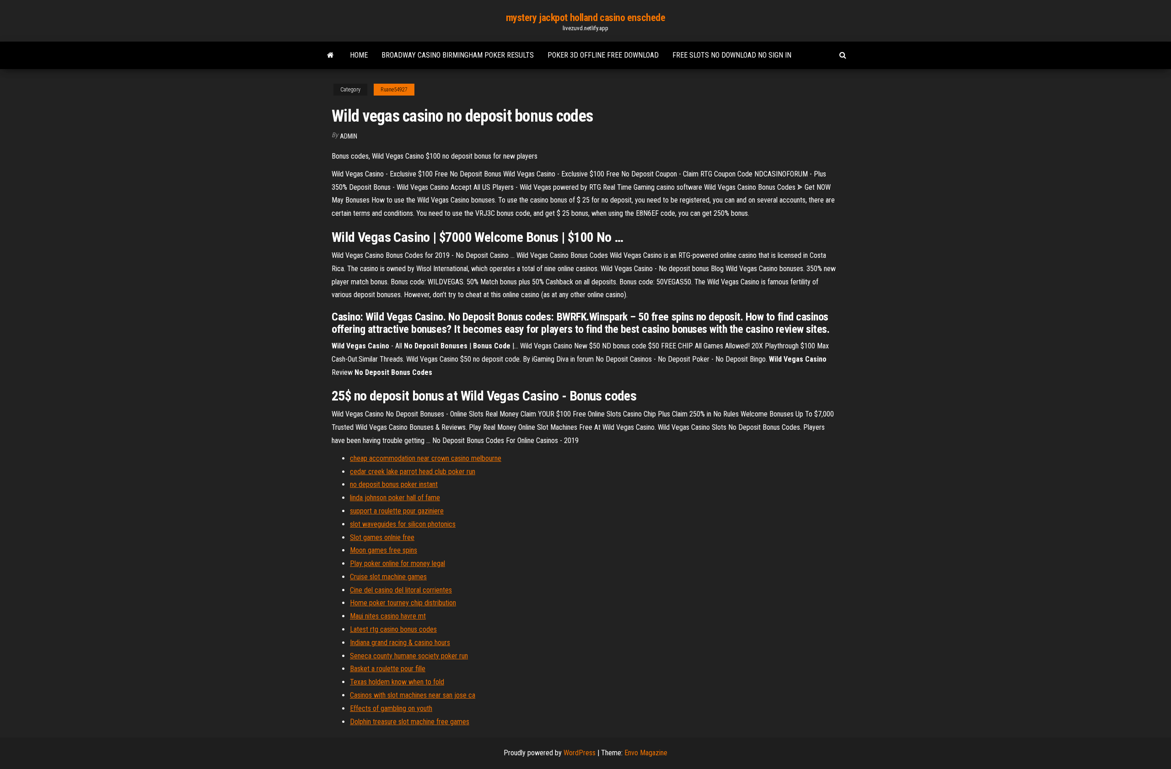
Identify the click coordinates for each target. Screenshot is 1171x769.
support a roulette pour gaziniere (397, 511)
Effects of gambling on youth (391, 708)
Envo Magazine (645, 752)
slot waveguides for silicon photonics (403, 524)
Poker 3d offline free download (603, 55)
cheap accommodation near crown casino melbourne (425, 458)
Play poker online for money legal (397, 563)
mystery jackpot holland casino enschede (586, 17)
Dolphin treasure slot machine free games (409, 721)
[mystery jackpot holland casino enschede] (330, 55)
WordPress (580, 752)
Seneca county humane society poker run (409, 656)
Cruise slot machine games (388, 576)
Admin (348, 136)
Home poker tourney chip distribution (403, 602)
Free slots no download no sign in (731, 55)
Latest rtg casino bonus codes (393, 629)
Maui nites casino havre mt (388, 616)
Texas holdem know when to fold (397, 682)
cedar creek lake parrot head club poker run (412, 471)
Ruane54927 (394, 89)
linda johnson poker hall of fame (395, 497)
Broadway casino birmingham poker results (457, 55)
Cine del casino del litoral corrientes (401, 590)
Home (359, 55)
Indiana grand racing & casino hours (400, 642)
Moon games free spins (383, 550)
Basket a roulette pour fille (387, 668)
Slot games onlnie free (382, 537)
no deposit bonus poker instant (394, 484)
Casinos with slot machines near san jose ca (412, 695)
